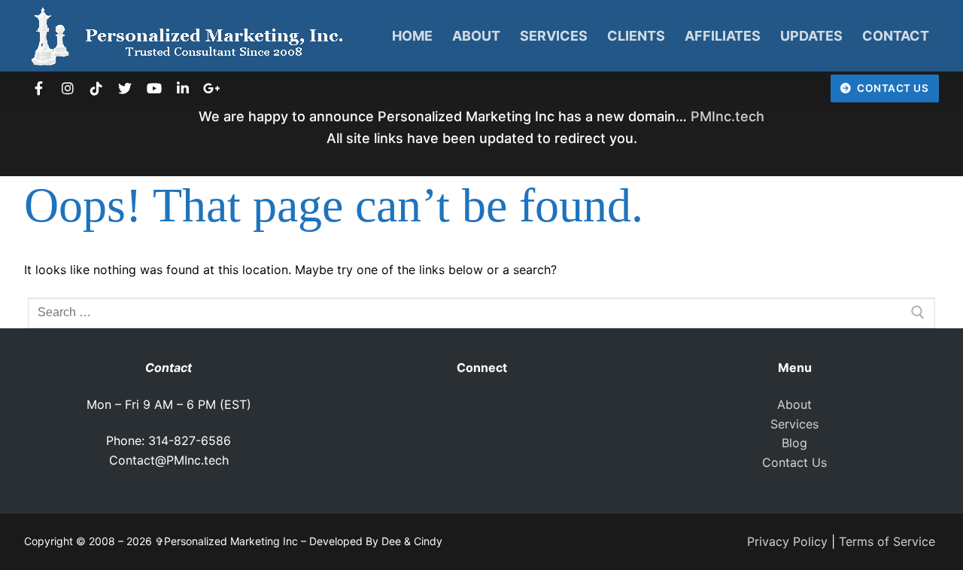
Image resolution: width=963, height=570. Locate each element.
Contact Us (892, 88)
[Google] (211, 88)
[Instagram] (67, 88)
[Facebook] (38, 88)
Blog (794, 442)
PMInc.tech (727, 116)
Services (794, 423)
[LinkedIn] (183, 88)
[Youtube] (154, 88)
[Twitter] (125, 88)
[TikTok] (96, 88)
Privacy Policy (787, 541)
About (794, 404)
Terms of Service (887, 541)
